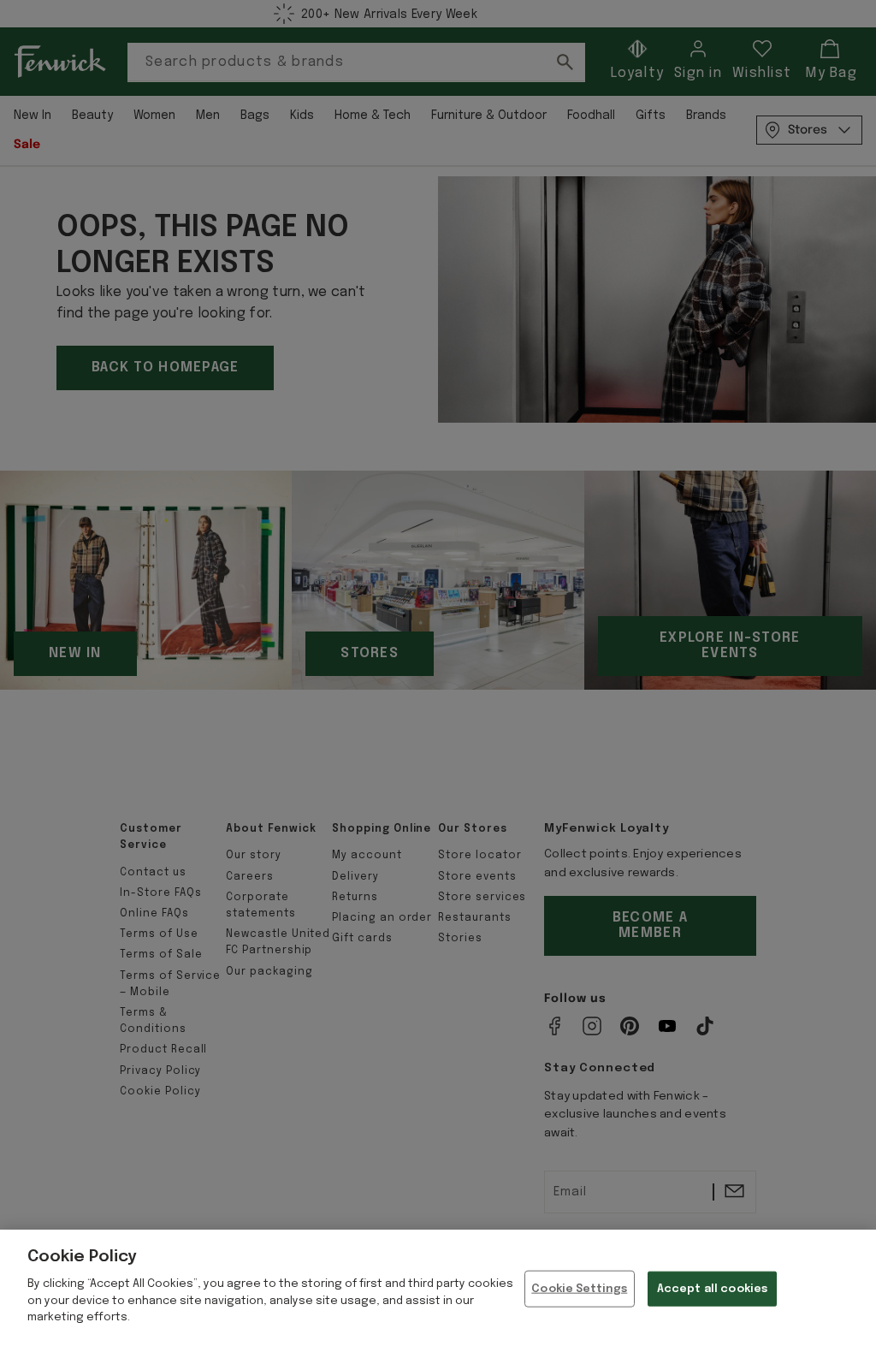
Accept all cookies (712, 1288)
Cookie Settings (579, 1288)
